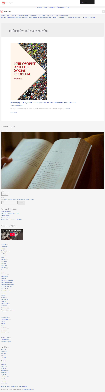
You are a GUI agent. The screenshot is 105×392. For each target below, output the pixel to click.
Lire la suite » (13, 113)
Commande (51, 7)
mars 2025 (3, 364)
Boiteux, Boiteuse (5, 215)
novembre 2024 (4, 372)
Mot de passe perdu (23, 386)
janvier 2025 (4, 368)
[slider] (19, 199)
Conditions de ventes (23, 15)
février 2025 (4, 366)
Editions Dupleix (9, 3)
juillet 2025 (3, 360)
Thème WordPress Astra (28, 389)
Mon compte (39, 7)
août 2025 (3, 357)
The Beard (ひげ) (5, 217)
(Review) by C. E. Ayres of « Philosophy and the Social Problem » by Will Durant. (43, 102)
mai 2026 (3, 355)
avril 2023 (3, 381)
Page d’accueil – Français (62, 15)
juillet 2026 (3, 351)
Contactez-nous (33, 15)
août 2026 (3, 349)
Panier (45, 7)
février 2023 (4, 383)
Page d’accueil (50, 15)
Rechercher (4, 199)
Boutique (14, 15)
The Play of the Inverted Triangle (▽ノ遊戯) (11, 219)
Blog (68, 7)
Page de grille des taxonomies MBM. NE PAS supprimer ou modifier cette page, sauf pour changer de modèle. (26, 17)
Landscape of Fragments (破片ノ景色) (10, 213)
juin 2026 (3, 353)
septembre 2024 (5, 376)
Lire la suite (67, 108)
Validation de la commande (88, 17)
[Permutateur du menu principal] (103, 11)
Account (3, 15)
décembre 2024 (4, 370)
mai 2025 (3, 362)
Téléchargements (60, 7)
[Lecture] (2, 191)
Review (12, 105)
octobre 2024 (4, 374)
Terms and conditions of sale (73, 17)
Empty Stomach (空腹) (6, 211)
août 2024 (3, 379)
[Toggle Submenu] (7, 244)
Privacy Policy (61, 17)
